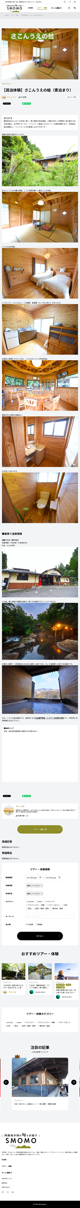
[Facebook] (65, 2)
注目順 (30, 924)
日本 (65, 905)
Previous (6, 1082)
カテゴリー (10, 901)
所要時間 (9, 885)
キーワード (10, 916)
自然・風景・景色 (42, 908)
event (40, 901)
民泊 (29, 908)
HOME (7, 15)
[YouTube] (75, 2)
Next (73, 1082)
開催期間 (9, 877)
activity (31, 901)
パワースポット (54, 905)
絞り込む (40, 936)
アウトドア (50, 901)
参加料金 (9, 893)
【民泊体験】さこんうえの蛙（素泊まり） (33, 15)
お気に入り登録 (71, 97)
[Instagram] (70, 2)
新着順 (39, 924)
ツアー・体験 (14, 15)
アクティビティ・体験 (36, 905)
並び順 (8, 924)
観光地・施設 (58, 908)
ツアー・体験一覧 (40, 829)
